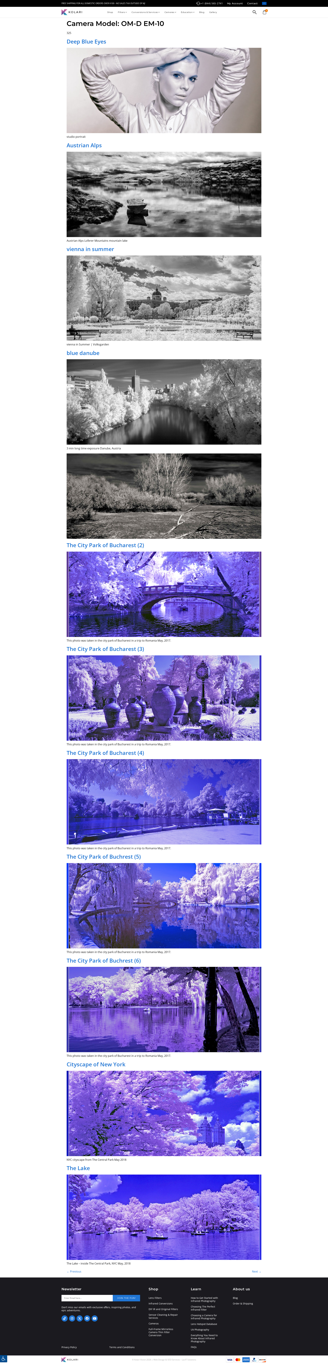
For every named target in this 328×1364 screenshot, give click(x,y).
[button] (3, 1358)
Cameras (169, 12)
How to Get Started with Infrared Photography (204, 1299)
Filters (121, 12)
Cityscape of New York (96, 1064)
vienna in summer (90, 249)
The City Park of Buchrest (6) (104, 960)
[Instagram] (72, 1318)
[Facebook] (87, 1318)
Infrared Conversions (161, 1303)
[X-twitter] (80, 1318)
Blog (201, 12)
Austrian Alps (84, 145)
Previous (74, 1271)
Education (187, 12)
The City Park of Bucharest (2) (105, 545)
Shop (110, 12)
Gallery (213, 12)
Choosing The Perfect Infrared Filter (203, 1308)
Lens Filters (155, 1297)
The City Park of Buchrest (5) (104, 856)
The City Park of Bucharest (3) (105, 648)
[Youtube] (95, 1318)
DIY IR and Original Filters (163, 1309)
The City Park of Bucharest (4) (105, 752)
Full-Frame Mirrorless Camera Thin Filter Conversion (161, 1332)
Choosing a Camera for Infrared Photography (204, 1317)
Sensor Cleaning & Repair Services (163, 1316)
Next (256, 1271)
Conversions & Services (145, 12)
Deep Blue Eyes (86, 41)
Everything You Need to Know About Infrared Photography (204, 1338)
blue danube (83, 353)
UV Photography (200, 1329)
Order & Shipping (243, 1303)
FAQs (194, 1347)
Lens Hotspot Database (204, 1324)
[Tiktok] (65, 1318)
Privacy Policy (69, 1347)
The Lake (78, 1168)
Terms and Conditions (122, 1347)
